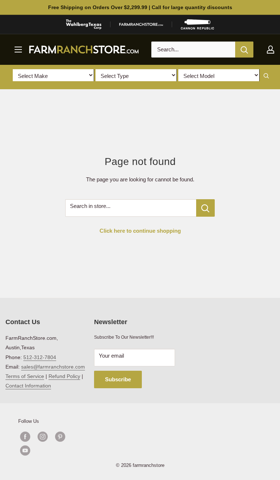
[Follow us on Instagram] (43, 437)
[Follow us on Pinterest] (60, 437)
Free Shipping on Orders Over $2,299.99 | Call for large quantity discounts (140, 7)
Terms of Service (24, 376)
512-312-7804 (39, 357)
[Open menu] (18, 49)
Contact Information (28, 386)
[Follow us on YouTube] (51, 450)
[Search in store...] (205, 208)
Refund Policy (64, 376)
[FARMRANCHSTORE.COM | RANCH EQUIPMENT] (141, 24)
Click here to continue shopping (140, 231)
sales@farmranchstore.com (53, 367)
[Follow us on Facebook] (25, 437)
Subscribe (118, 379)
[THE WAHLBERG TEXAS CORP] (83, 24)
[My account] (270, 50)
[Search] (244, 50)
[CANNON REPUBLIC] (197, 24)
